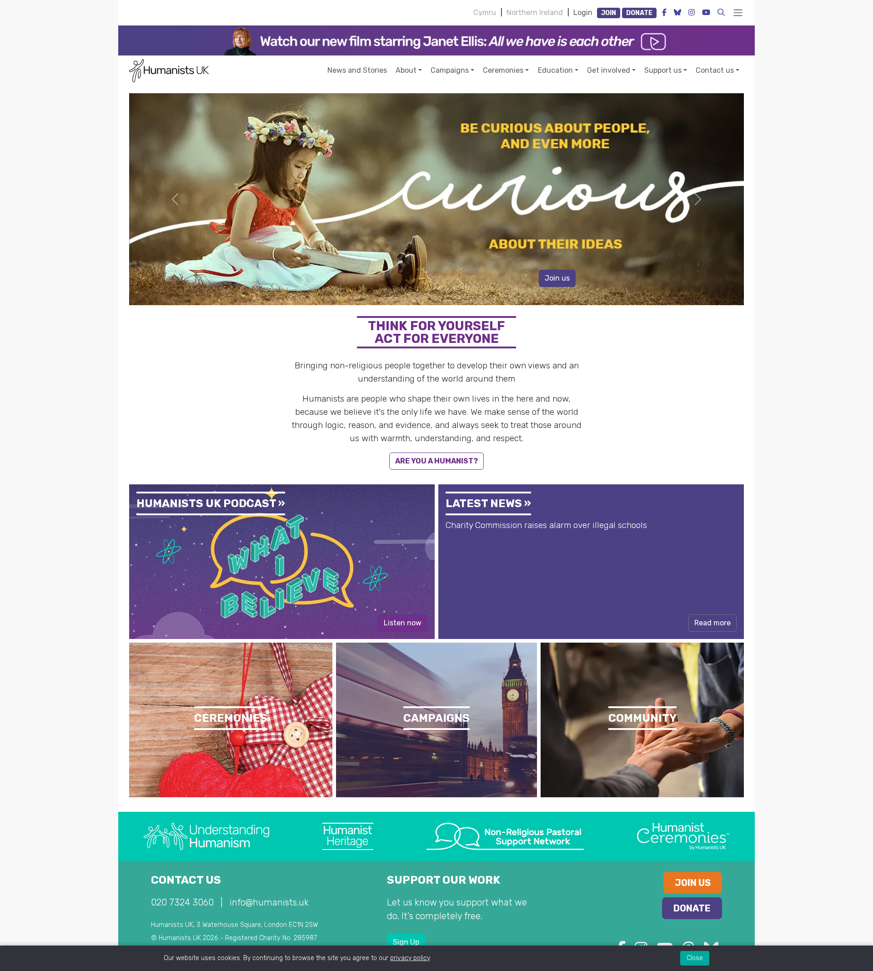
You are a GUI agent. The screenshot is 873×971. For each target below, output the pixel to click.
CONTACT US (186, 880)
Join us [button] (557, 278)
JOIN (608, 13)
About (406, 70)
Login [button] (582, 12)
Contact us (715, 70)
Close (695, 958)
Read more (712, 623)
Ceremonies (503, 70)
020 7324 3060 (182, 902)
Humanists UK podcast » (210, 503)
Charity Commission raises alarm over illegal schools (546, 525)
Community (642, 718)
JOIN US (693, 882)
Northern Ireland (535, 12)
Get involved (608, 70)
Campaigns (450, 70)
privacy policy (410, 958)
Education (555, 70)
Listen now (402, 623)
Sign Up (406, 942)
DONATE (639, 13)
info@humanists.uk (269, 902)
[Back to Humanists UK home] (169, 70)
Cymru (484, 12)
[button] (721, 12)
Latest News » (488, 503)
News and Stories (357, 70)
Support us (663, 70)
